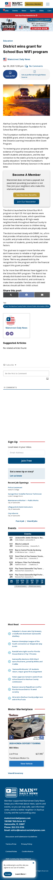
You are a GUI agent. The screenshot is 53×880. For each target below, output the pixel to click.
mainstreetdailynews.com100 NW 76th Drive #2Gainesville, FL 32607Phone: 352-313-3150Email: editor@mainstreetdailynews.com (24, 824)
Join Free (26, 460)
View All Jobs (32, 521)
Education (8, 40)
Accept (8, 874)
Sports (32, 10)
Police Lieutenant (15, 487)
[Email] (11, 333)
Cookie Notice (27, 851)
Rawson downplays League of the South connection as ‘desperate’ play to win (27, 643)
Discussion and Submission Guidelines (21, 836)
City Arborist (13, 513)
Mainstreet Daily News (19, 59)
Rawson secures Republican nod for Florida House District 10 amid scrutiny (27, 689)
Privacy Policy (26, 844)
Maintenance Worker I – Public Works (23, 500)
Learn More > (20, 874)
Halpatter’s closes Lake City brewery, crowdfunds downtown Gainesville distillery (27, 633)
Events (15, 10)
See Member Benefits (26, 195)
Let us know (16, 475)
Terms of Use (11, 844)
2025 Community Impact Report (18, 859)
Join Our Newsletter (26, 201)
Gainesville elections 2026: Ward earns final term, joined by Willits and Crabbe (27, 661)
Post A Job (20, 521)
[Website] (7, 333)
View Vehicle (27, 763)
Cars (49, 10)
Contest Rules (11, 851)
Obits (41, 10)
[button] (11, 737)
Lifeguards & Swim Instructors (20, 507)
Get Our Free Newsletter (25, 15)
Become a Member (33, 4)
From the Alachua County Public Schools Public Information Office (26, 306)
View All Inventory (15, 773)
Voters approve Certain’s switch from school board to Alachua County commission (27, 679)
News (24, 10)
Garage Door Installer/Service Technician (25, 494)
